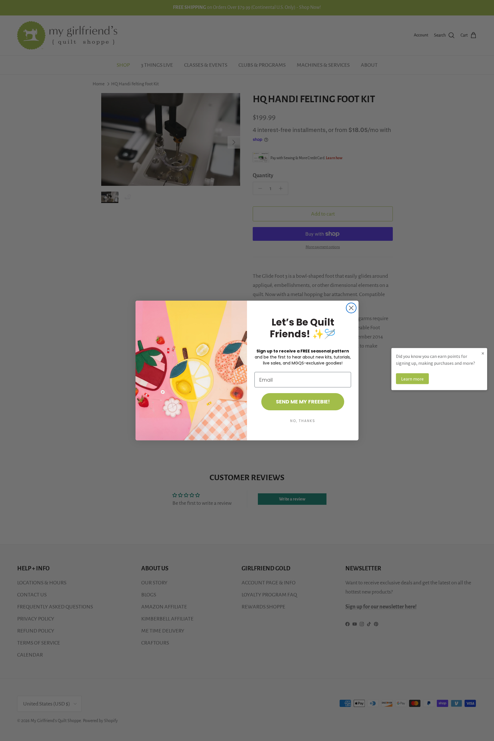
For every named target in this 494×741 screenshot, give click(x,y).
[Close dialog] (351, 308)
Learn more (412, 379)
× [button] (482, 353)
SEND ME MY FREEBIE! (303, 401)
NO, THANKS (302, 420)
